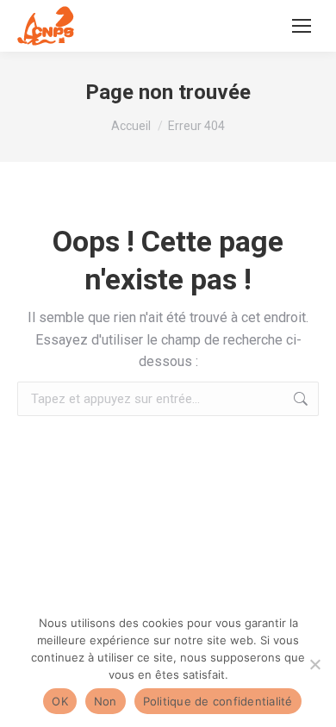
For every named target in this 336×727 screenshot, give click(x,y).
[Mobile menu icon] (301, 26)
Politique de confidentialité (218, 701)
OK (60, 701)
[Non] (314, 664)
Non (105, 701)
